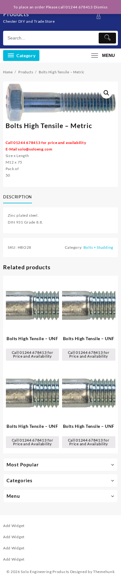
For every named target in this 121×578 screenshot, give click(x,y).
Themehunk (103, 571)
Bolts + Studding (98, 247)
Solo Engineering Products (45, 571)
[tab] (18, 197)
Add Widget (14, 525)
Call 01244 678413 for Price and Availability (32, 354)
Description (17, 196)
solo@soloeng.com (35, 149)
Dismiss (101, 7)
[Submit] (107, 38)
